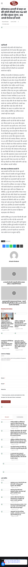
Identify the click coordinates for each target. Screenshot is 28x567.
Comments (20, 417)
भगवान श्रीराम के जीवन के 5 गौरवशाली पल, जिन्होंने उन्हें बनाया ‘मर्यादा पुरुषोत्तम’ (17, 498)
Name (3, 378)
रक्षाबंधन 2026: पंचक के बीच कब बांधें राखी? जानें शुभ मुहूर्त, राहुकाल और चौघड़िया (18, 484)
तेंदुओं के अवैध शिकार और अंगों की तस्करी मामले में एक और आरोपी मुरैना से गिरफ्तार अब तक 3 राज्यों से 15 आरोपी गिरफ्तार (18, 433)
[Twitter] (7, 246)
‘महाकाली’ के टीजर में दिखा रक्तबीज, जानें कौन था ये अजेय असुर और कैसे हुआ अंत (17, 513)
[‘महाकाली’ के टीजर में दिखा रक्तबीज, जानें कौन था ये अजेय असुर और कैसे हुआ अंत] (5, 513)
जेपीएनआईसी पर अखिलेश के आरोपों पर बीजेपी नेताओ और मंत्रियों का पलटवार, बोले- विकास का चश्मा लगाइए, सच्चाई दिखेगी (7, 324)
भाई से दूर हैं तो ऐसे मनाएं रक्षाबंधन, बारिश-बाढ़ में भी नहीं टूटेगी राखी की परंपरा (17, 491)
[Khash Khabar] (14, 3)
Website (3, 389)
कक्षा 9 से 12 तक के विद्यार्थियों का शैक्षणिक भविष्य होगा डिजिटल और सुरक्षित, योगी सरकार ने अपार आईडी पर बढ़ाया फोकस (21, 344)
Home (3, 562)
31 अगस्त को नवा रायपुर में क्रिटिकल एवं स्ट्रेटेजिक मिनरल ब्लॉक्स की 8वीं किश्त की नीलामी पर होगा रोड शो (18, 456)
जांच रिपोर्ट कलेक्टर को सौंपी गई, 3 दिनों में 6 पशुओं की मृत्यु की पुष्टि (18, 447)
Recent (7, 417)
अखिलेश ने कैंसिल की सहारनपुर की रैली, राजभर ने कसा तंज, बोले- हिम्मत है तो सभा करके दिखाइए (21, 324)
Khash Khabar (5, 21)
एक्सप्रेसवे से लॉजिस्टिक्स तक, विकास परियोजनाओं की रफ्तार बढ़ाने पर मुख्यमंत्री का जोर (7, 343)
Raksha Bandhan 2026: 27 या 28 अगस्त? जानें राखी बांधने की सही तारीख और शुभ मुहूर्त (18, 506)
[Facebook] (3, 246)
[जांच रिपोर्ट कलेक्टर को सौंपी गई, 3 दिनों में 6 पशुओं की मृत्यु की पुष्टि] (5, 449)
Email (3, 383)
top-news (8, 241)
